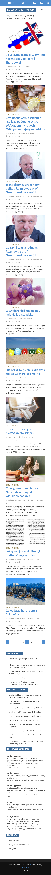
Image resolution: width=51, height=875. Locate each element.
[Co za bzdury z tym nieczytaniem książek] (25, 409)
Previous (7, 642)
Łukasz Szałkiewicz (27, 133)
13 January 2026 (39, 780)
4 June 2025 (22, 830)
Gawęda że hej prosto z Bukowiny (21, 612)
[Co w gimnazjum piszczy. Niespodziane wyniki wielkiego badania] (25, 469)
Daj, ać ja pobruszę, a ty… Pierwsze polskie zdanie (27, 708)
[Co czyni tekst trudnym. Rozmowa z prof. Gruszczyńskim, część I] (25, 228)
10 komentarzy (13, 378)
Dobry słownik (14, 840)
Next (43, 642)
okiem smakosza (12, 52)
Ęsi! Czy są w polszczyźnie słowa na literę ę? (24, 720)
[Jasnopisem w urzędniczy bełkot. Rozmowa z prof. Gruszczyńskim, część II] (25, 165)
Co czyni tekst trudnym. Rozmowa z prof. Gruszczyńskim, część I (22, 251)
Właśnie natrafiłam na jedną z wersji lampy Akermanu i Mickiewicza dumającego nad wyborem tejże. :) (26, 790)
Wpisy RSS (12, 849)
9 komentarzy (12, 133)
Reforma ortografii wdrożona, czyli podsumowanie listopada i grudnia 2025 (23, 683)
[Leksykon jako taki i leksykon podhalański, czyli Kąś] (25, 532)
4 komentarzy (12, 67)
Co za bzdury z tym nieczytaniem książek (20, 431)
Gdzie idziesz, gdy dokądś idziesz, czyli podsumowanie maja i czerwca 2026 (23, 659)
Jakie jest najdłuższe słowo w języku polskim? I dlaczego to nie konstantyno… (25, 696)
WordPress (25, 867)
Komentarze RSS (15, 853)
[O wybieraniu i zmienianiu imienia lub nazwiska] (25, 291)
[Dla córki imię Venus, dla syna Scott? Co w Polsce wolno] (25, 350)
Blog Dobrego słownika (25, 3)
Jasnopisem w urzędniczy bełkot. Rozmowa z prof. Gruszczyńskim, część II (23, 188)
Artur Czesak (25, 67)
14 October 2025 (18, 811)
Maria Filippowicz (14, 756)
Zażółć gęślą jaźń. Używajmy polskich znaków (25, 712)
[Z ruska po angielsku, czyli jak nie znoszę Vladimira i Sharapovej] (25, 35)
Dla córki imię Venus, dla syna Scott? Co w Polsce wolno (25, 371)
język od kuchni (38, 9)
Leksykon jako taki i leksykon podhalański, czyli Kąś (25, 553)
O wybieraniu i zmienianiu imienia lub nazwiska (23, 312)
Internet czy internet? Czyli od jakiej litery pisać (25, 716)
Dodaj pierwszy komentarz (17, 196)
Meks (31, 865)
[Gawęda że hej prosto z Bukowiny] (25, 591)
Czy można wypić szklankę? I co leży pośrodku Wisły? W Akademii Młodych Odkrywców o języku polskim (25, 123)
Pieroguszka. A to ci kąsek (18, 678)
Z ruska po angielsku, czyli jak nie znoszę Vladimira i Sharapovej (25, 58)
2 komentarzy (12, 437)
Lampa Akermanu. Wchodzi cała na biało (20, 780)
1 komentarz (12, 319)
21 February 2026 (30, 767)
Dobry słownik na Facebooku (19, 845)
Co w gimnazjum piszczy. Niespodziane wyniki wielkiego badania (22, 492)
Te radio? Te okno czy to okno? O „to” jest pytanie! (26, 731)
